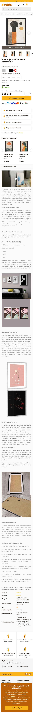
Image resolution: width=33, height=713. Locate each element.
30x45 (9, 77)
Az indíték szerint (19, 14)
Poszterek (10, 14)
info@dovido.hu (24, 666)
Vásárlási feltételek (6, 682)
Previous (2, 149)
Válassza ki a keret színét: (10, 67)
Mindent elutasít (16, 703)
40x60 (14, 77)
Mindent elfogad (17, 708)
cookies (13, 696)
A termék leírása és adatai (9, 166)
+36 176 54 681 (8, 666)
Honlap (3, 14)
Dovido (21, 133)
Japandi (18, 592)
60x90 (19, 77)
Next (29, 33)
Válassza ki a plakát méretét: (11, 74)
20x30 (3, 77)
